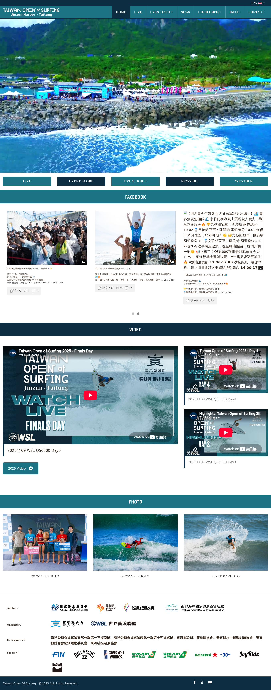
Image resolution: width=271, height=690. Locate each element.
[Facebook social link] (194, 682)
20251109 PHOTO (45, 576)
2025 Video (17, 468)
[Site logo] (31, 11)
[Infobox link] (27, 181)
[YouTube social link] (210, 682)
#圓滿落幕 (126, 268)
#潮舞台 (36, 268)
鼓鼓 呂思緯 (12, 282)
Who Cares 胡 (42, 282)
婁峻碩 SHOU (26, 282)
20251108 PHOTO (135, 576)
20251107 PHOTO (226, 576)
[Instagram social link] (202, 682)
